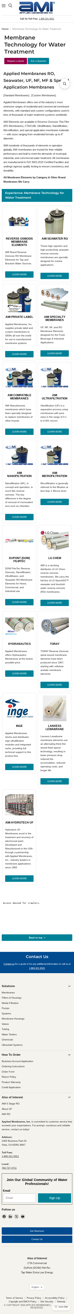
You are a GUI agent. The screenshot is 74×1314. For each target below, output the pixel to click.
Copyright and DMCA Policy (22, 1301)
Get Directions (37, 1231)
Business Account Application (17, 1061)
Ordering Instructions (13, 1066)
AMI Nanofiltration (19, 474)
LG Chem (54, 558)
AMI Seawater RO (55, 238)
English (35, 1287)
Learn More (19, 274)
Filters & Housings (12, 997)
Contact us (9, 964)
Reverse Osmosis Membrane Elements (19, 241)
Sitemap (61, 1301)
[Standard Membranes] (16, 95)
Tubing (5, 1029)
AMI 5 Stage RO (10, 1103)
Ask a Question (38, 61)
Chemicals (7, 1039)
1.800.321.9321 (46, 19)
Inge (19, 725)
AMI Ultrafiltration (54, 397)
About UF (7, 1109)
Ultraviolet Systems (12, 1045)
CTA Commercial (37, 1263)
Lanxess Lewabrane (55, 727)
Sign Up (54, 1198)
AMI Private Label (19, 316)
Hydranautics (19, 643)
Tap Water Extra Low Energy (37, 1272)
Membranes (8, 992)
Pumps (5, 1008)
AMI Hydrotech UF (19, 822)
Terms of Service (14, 1298)
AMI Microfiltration (54, 474)
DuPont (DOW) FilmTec (19, 560)
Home (5, 28)
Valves (5, 1024)
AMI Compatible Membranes (19, 397)
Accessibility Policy (55, 1298)
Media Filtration (10, 1003)
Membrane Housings (13, 1018)
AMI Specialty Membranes (54, 318)
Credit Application (11, 1087)
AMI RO (6, 1114)
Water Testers (9, 1034)
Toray (55, 643)
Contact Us (37, 1239)
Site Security (46, 1301)
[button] (65, 84)
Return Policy (9, 1076)
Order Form (8, 1071)
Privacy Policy (34, 1298)
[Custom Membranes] (43, 95)
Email (6, 1190)
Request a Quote (15, 61)
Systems (6, 1013)
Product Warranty (11, 1082)
